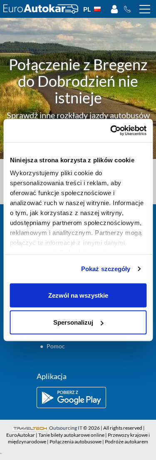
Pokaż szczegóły (106, 268)
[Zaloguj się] (114, 9)
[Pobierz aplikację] (78, 397)
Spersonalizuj (73, 322)
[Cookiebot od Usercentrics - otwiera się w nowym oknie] (111, 130)
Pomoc (56, 346)
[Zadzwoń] (129, 9)
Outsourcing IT (65, 428)
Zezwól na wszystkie (78, 295)
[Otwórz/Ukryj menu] (145, 9)
